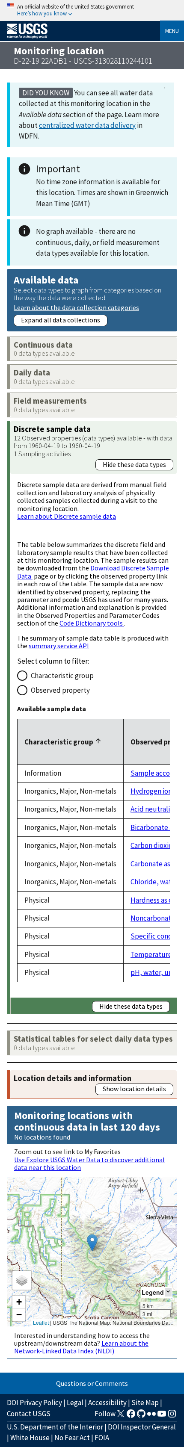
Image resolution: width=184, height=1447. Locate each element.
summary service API (59, 645)
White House (30, 1437)
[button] (92, 1243)
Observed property (60, 690)
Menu (172, 31)
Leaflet (41, 1322)
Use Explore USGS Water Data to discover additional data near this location (89, 1163)
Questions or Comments (92, 1383)
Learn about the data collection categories (76, 307)
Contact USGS (28, 1413)
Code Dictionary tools (91, 623)
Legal (75, 1402)
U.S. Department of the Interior (55, 1427)
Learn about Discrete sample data (66, 516)
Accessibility (107, 1402)
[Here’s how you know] (92, 10)
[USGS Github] (141, 1416)
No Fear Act (72, 1437)
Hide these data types (134, 464)
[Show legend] (168, 1292)
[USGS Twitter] (121, 1416)
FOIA (102, 1437)
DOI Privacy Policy (34, 1402)
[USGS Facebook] (131, 1416)
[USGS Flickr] (151, 1416)
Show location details (134, 1088)
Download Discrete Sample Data (93, 572)
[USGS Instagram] (172, 1416)
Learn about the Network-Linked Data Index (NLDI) (81, 1347)
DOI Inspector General (142, 1427)
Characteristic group (62, 675)
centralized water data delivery (87, 125)
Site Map (145, 1402)
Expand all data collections (60, 320)
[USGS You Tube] (162, 1416)
